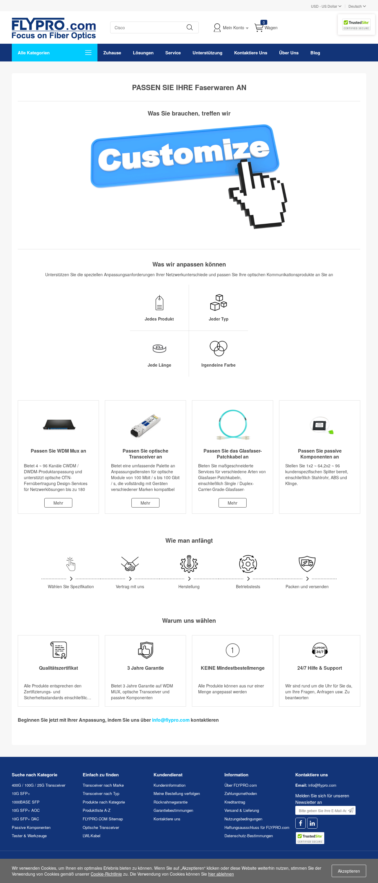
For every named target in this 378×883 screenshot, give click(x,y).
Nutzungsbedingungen (243, 819)
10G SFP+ (21, 793)
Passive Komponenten (31, 827)
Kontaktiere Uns (250, 52)
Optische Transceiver (101, 827)
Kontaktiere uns (167, 819)
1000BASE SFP (26, 802)
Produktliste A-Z (96, 810)
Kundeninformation (169, 785)
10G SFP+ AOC (26, 810)
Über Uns (289, 52)
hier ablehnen (221, 874)
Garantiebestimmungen (173, 810)
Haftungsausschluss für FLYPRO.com (256, 827)
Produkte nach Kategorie (104, 802)
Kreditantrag (234, 802)
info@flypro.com (171, 719)
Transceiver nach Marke (103, 785)
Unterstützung (207, 52)
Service (173, 52)
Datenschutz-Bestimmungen (248, 835)
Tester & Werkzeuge (29, 835)
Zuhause (112, 52)
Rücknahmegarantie (171, 802)
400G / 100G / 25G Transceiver (38, 785)
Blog (315, 52)
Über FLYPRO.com (240, 785)
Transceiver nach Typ (101, 793)
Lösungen (143, 52)
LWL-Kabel (91, 835)
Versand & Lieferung (241, 810)
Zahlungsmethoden (240, 793)
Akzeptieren (349, 871)
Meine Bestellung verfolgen (177, 793)
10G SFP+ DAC (25, 819)
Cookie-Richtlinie (106, 874)
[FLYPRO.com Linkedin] (312, 823)
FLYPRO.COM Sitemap (103, 819)
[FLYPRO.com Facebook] (300, 823)
